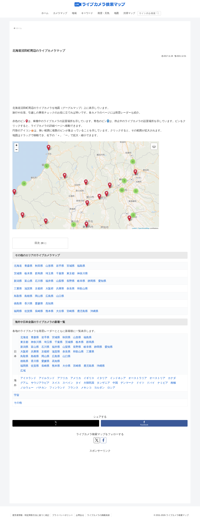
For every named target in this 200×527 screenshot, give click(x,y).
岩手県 (60, 265)
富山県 (28, 280)
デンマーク (127, 382)
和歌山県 (82, 288)
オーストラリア (137, 378)
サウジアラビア (40, 382)
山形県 (49, 265)
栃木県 (28, 273)
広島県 (49, 296)
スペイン (68, 382)
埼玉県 (49, 273)
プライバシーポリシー (62, 515)
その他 (18, 402)
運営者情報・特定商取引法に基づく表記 (30, 515)
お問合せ (80, 515)
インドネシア (118, 378)
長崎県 (39, 311)
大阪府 (49, 288)
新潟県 (18, 280)
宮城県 (71, 265)
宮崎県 (71, 311)
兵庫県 (60, 288)
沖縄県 (94, 311)
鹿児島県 (82, 311)
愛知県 (102, 280)
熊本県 (49, 311)
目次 (37, 242)
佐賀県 (28, 311)
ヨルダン (99, 387)
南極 (173, 382)
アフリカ (62, 378)
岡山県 (39, 296)
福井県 (49, 280)
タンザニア (103, 382)
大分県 (60, 311)
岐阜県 (81, 280)
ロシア (111, 387)
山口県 (60, 296)
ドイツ (140, 382)
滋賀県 (28, 288)
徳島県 (18, 303)
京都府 (39, 288)
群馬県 (39, 273)
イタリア (102, 378)
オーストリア (157, 378)
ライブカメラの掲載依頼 (98, 515)
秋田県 (39, 265)
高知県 (49, 303)
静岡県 (92, 280)
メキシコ (86, 387)
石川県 (39, 280)
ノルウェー (27, 387)
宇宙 (16, 395)
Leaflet (134, 228)
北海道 (18, 265)
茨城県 (18, 273)
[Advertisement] (100, 38)
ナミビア (162, 382)
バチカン (41, 387)
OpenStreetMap (143, 228)
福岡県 (18, 311)
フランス (73, 387)
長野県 (71, 280)
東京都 (71, 273)
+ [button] (16, 145)
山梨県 (60, 280)
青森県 (28, 265)
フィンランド (57, 387)
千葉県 (60, 273)
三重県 (18, 288)
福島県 (81, 265)
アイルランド (47, 378)
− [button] (16, 149)
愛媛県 (39, 303)
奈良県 (71, 288)
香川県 (28, 303)
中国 (115, 382)
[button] (157, 13)
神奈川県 (82, 273)
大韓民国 (89, 382)
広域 (23, 370)
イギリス (89, 378)
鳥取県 (18, 296)
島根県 (28, 296)
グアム (24, 382)
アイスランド (28, 378)
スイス (56, 382)
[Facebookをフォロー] (103, 440)
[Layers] (154, 146)
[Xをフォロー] (97, 440)
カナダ (172, 378)
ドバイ (151, 382)
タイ (78, 382)
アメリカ (75, 378)
